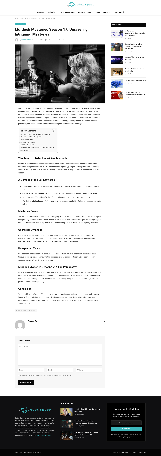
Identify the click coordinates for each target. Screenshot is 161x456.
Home (16, 18)
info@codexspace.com (42, 435)
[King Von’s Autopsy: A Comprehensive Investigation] (117, 95)
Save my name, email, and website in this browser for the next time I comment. (46, 375)
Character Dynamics (28, 142)
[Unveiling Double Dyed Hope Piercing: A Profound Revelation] (66, 424)
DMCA (133, 452)
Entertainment (20, 24)
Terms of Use (142, 452)
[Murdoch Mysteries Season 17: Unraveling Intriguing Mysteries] (60, 73)
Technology (52, 12)
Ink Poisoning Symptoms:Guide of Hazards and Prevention (135, 33)
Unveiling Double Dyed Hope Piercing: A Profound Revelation (85, 422)
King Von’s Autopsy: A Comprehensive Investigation (135, 94)
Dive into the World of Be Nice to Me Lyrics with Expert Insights (86, 434)
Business (40, 12)
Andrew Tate (26, 40)
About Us (115, 452)
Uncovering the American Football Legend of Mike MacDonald (133, 46)
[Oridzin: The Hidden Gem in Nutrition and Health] (66, 412)
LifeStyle (106, 12)
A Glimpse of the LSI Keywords (31, 137)
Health (97, 12)
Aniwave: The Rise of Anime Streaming (134, 58)
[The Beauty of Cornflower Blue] (117, 83)
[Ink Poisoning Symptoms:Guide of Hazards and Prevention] (117, 34)
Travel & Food (119, 12)
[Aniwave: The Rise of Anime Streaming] (117, 60)
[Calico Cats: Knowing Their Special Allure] (117, 72)
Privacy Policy (123, 437)
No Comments (51, 40)
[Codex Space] (80, 4)
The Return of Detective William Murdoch (35, 134)
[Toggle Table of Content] (52, 131)
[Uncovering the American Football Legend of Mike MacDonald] (117, 47)
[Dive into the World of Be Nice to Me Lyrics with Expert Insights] (66, 435)
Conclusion (25, 150)
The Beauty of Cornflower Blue (135, 81)
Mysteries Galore (27, 140)
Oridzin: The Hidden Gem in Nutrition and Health (87, 410)
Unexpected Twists (27, 145)
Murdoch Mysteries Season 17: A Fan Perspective (38, 148)
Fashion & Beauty (84, 12)
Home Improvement (67, 12)
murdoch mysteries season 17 (26, 310)
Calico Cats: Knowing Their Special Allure (134, 70)
